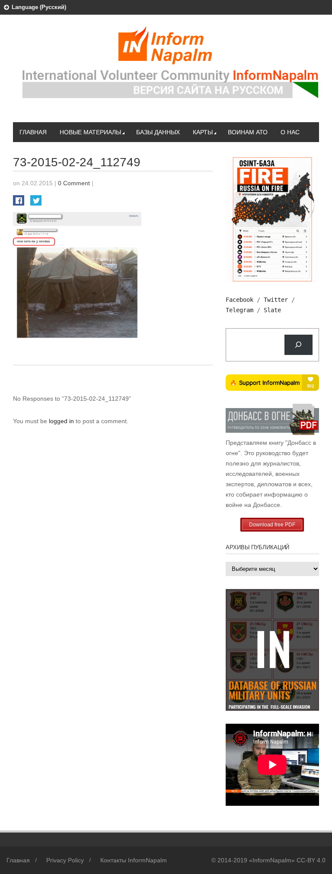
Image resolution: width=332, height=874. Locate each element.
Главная (33, 132)
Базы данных (158, 132)
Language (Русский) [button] (39, 7)
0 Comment (74, 183)
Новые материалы (90, 132)
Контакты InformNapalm (133, 860)
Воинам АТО (248, 132)
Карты (203, 132)
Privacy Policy (65, 860)
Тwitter (276, 299)
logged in (62, 421)
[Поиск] (298, 345)
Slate (272, 310)
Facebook (239, 299)
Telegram (239, 310)
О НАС (290, 132)
